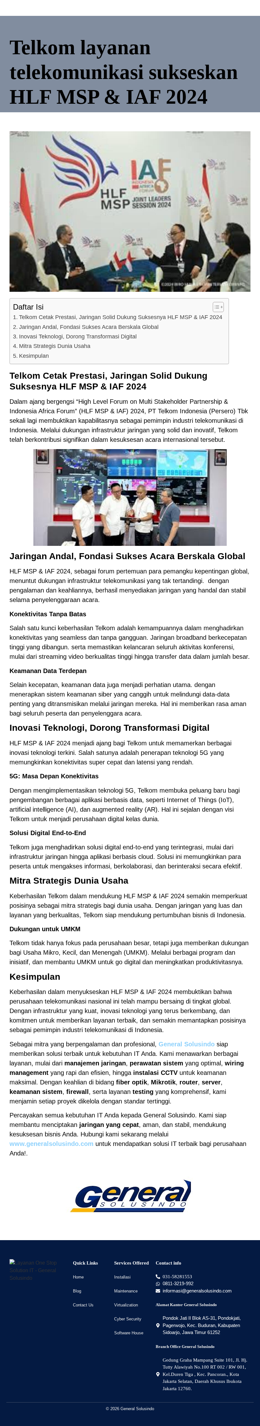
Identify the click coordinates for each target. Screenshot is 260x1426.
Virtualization (126, 1305)
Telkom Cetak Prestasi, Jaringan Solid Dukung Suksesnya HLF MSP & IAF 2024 (120, 317)
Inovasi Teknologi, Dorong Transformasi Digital (78, 336)
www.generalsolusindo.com (52, 1143)
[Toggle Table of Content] (215, 307)
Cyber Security (127, 1319)
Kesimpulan (34, 356)
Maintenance (126, 1291)
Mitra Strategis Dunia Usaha (54, 346)
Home (78, 1277)
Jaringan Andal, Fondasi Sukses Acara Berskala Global (89, 327)
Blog (77, 1291)
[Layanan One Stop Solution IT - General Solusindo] (38, 1270)
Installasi (122, 1277)
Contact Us (83, 1305)
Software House (128, 1333)
